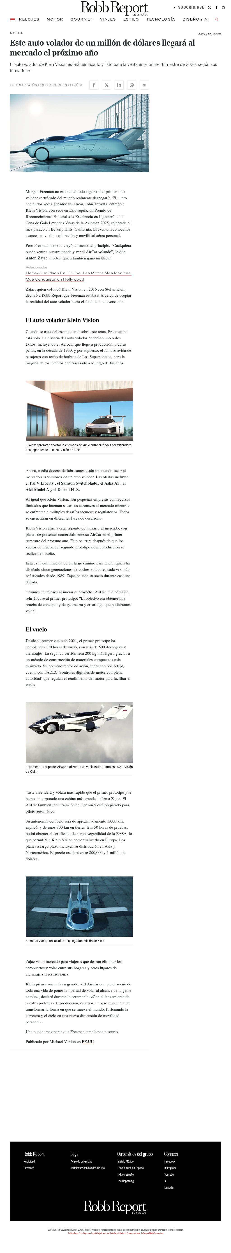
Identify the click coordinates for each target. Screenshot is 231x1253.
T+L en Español (126, 1174)
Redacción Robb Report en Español (50, 85)
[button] (12, 19)
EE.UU (88, 1041)
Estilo (131, 19)
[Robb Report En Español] (115, 7)
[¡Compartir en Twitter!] (106, 85)
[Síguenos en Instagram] (223, 7)
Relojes (29, 19)
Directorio (29, 1168)
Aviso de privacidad (81, 1161)
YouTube (169, 1174)
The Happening (126, 1181)
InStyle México (126, 1161)
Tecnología (160, 19)
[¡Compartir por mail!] (144, 85)
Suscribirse (191, 7)
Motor (55, 19)
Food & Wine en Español (131, 1168)
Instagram (170, 1168)
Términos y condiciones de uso (88, 1168)
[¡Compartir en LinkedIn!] (119, 85)
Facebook (169, 1161)
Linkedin (168, 1187)
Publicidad (29, 1161)
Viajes (108, 19)
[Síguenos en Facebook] (216, 7)
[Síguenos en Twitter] (209, 7)
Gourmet (81, 19)
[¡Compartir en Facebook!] (93, 85)
